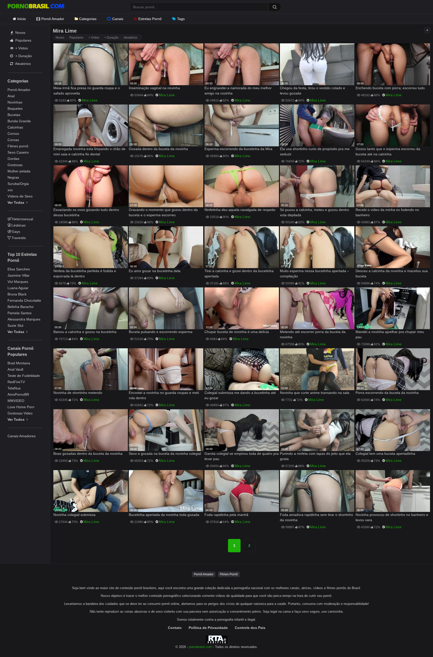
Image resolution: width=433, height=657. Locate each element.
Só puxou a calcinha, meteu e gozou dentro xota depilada (314, 212)
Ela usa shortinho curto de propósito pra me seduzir (315, 151)
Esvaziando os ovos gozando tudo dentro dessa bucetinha (86, 212)
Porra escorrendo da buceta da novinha (387, 393)
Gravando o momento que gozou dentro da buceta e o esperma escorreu (163, 212)
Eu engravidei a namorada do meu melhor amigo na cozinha (238, 90)
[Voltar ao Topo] (416, 642)
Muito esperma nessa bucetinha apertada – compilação (314, 273)
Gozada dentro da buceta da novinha (158, 149)
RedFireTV (16, 382)
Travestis (19, 238)
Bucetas (14, 115)
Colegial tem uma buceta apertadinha (385, 454)
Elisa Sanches (19, 269)
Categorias (87, 19)
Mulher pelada (19, 171)
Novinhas (15, 102)
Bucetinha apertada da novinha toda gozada (164, 515)
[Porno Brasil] (36, 6)
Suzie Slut (15, 325)
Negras (13, 177)
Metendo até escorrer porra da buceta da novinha (313, 334)
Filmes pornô (18, 146)
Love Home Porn (21, 407)
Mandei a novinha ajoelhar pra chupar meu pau (390, 334)
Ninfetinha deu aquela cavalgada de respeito (239, 210)
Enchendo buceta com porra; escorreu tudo (390, 88)
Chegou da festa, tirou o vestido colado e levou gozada (312, 90)
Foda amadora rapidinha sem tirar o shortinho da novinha (316, 517)
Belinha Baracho (21, 307)
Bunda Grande (19, 121)
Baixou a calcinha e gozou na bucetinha (85, 332)
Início (21, 19)
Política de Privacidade (208, 628)
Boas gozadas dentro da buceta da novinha (88, 454)
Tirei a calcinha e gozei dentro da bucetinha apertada (239, 273)
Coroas (13, 140)
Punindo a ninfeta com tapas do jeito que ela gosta (315, 456)
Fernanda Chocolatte (24, 300)
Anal (11, 96)
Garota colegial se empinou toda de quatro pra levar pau (241, 456)
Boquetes (15, 108)
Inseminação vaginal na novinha (154, 88)
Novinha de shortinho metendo (77, 393)
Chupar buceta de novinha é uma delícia (236, 332)
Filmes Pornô (229, 574)
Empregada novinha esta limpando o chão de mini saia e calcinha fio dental (89, 151)
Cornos (13, 134)
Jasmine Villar (19, 275)
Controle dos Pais (250, 628)
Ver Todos (17, 419)
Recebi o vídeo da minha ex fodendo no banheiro (387, 212)
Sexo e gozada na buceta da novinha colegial (165, 454)
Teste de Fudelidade (24, 376)
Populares (22, 40)
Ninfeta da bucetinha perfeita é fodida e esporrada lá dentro (84, 273)
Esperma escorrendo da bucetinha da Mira (238, 149)
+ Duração (23, 56)
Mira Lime (89, 100)
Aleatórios (22, 64)
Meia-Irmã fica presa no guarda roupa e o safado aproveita (86, 90)
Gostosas (15, 165)
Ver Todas (16, 202)
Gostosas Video (20, 413)
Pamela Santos (20, 313)
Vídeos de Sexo (20, 196)
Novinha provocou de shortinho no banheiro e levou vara (392, 517)
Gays (16, 232)
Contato (175, 628)
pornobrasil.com (200, 647)
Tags (181, 19)
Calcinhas (15, 127)
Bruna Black (17, 294)
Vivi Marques (18, 282)
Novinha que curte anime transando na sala (314, 393)
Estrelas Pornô (150, 19)
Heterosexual (22, 219)
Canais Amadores (22, 436)
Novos (19, 33)
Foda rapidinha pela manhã (226, 515)
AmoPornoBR (18, 394)
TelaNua (14, 388)
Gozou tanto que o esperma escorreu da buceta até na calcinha (388, 151)
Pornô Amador (52, 19)
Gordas (13, 159)
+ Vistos (21, 48)
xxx (10, 190)
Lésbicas (19, 225)
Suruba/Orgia (18, 184)
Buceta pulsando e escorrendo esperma (160, 332)
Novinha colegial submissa (74, 515)
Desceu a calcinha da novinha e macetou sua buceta (392, 273)
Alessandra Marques (24, 319)
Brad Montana (19, 363)
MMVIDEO (16, 401)
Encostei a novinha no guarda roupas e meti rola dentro (164, 395)
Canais (117, 19)
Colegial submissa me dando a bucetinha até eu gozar (240, 395)
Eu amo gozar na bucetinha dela (154, 271)
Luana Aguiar (18, 288)
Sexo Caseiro (18, 152)
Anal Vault (15, 369)
